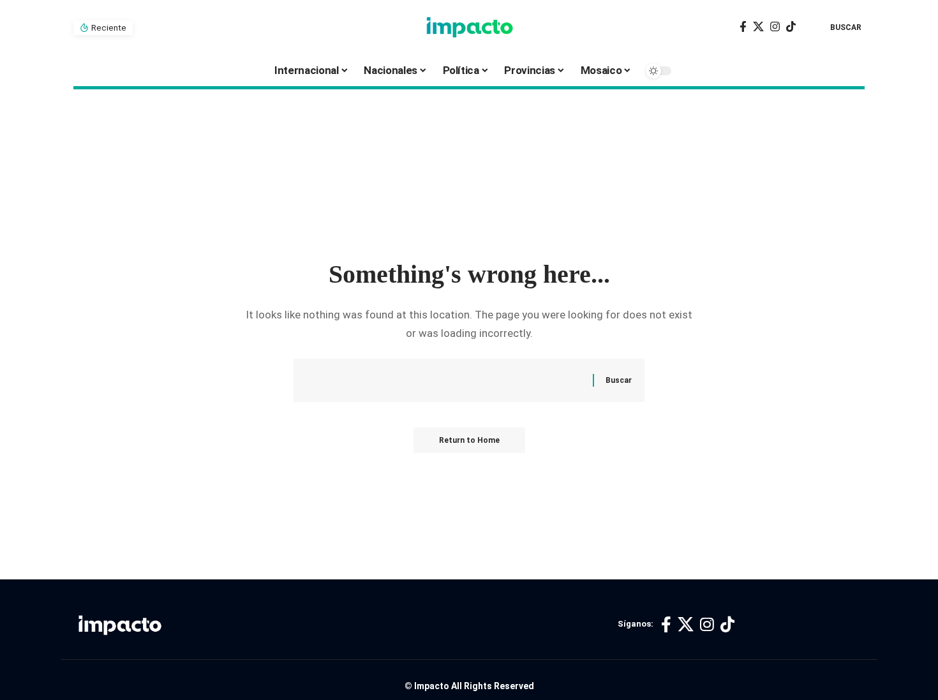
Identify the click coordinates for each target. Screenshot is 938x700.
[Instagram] (775, 27)
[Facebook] (743, 27)
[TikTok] (791, 27)
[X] (758, 27)
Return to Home (469, 440)
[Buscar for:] (454, 381)
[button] (836, 27)
